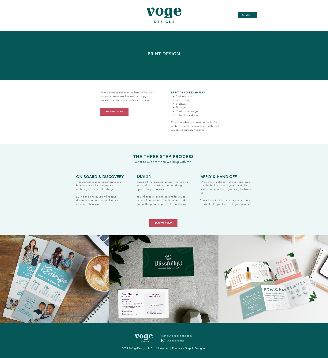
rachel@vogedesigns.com (176, 335)
